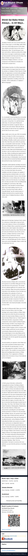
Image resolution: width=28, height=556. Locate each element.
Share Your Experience (6, 13)
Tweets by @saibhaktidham (8, 550)
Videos (19, 10)
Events (7, 8)
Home (3, 8)
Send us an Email (6, 529)
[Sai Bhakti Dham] (12, 4)
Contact (15, 13)
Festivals (21, 8)
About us (14, 10)
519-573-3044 (13, 536)
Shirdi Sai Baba (13, 8)
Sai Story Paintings (5, 10)
